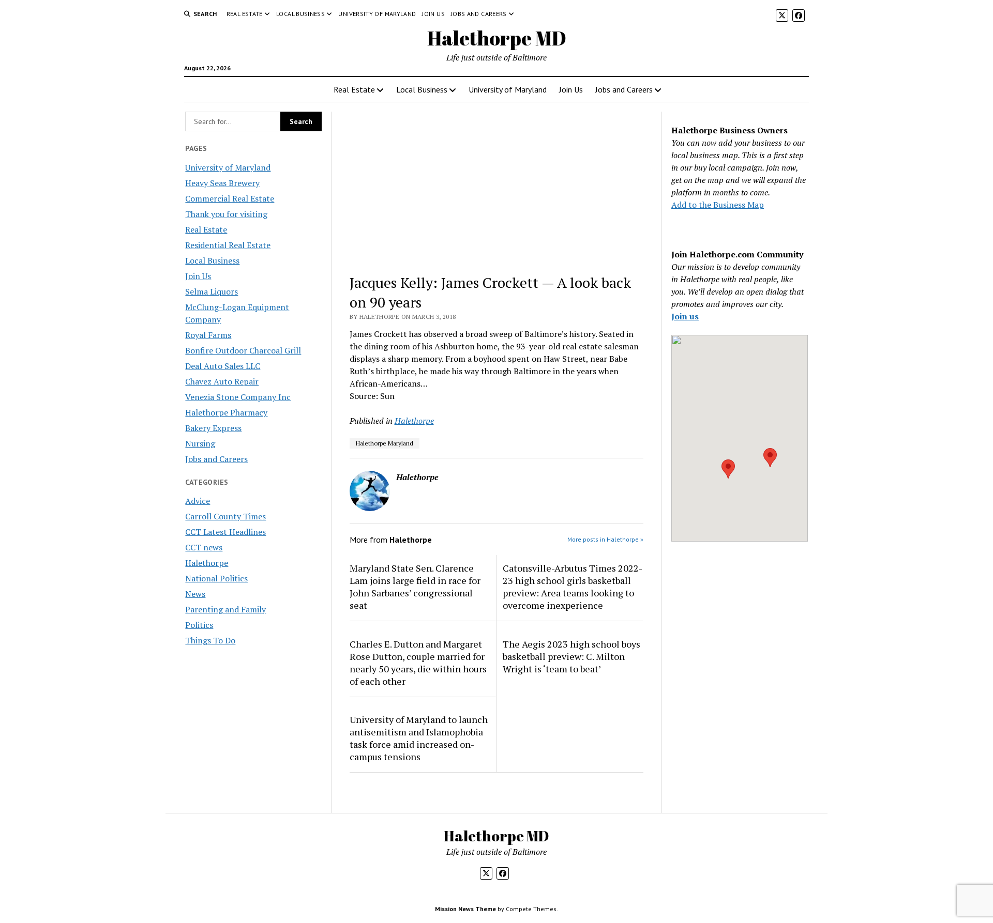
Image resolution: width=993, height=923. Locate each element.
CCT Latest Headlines (225, 531)
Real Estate (245, 14)
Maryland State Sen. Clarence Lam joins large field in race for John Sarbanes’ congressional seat (415, 586)
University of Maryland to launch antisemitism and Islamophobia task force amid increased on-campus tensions (419, 738)
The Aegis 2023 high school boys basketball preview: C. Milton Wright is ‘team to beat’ (571, 656)
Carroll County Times (225, 516)
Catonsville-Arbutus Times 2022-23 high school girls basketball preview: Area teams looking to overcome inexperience (572, 586)
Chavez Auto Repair (222, 381)
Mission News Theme (465, 909)
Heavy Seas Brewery (222, 183)
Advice (197, 500)
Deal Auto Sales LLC (222, 366)
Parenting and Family (225, 609)
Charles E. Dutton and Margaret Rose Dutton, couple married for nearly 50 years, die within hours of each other (418, 662)
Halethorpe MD (496, 38)
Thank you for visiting (226, 214)
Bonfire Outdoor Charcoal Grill (243, 350)
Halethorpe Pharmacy (226, 412)
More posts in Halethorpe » (605, 539)
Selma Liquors (211, 291)
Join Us (433, 14)
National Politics (216, 578)
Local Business (300, 14)
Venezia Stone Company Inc (238, 397)
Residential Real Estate (227, 245)
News (195, 593)
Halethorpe (206, 562)
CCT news (203, 547)
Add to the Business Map (717, 204)
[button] (728, 469)
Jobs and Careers (479, 14)
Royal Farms (208, 335)
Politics (199, 624)
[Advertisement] (497, 188)
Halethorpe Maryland (384, 443)
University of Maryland (377, 14)
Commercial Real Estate (229, 198)
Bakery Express (213, 428)
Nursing (200, 443)
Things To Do (210, 640)
